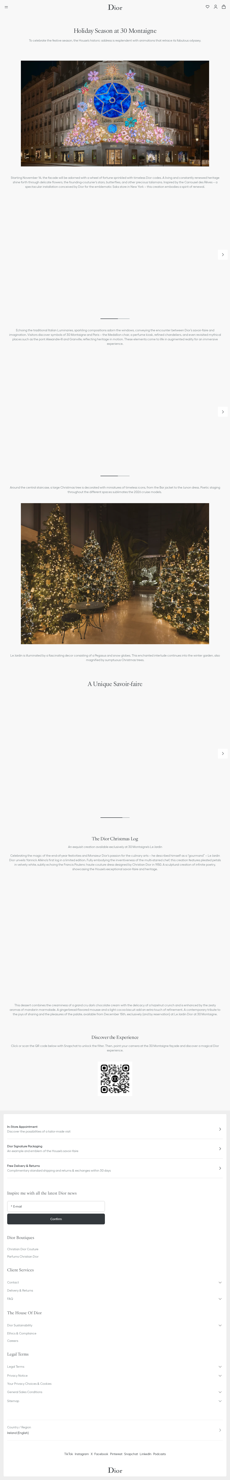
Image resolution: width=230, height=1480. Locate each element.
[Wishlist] (207, 7)
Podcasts (159, 1454)
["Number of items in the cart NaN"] (223, 7)
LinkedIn (145, 1454)
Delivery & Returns (20, 1290)
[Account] (215, 7)
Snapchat (131, 1454)
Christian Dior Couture (22, 1249)
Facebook (101, 1454)
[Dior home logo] (115, 7)
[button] (223, 255)
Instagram (82, 1454)
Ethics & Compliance (21, 1333)
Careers (12, 1341)
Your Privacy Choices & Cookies (29, 1383)
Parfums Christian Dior (23, 1256)
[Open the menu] (8, 7)
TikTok (68, 1454)
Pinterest (116, 1454)
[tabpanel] (115, 258)
